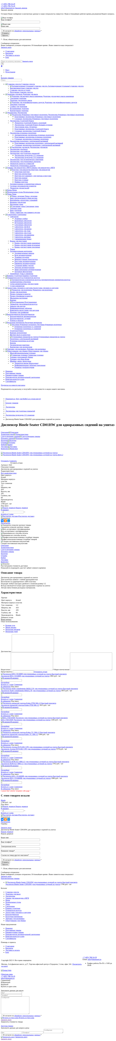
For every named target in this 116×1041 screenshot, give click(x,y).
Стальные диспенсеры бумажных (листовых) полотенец (36, 119)
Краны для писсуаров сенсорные (27, 247)
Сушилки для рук (12, 892)
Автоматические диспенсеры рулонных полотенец (34, 135)
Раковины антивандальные (24, 263)
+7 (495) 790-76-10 (8, 6)
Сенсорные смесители (23, 225)
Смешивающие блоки (22, 239)
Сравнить (13, 461)
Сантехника (10, 906)
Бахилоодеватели (12, 914)
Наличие (4, 440)
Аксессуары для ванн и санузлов (18, 912)
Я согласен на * (22, 1016)
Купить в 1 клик (7, 514)
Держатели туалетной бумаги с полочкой (30, 123)
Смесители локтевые (22, 237)
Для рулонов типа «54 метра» (25, 127)
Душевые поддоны (21, 257)
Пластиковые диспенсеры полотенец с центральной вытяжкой (38, 143)
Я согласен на (22, 31)
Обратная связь (7, 974)
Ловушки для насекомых (14, 919)
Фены (7, 900)
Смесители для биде (22, 227)
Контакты (9, 53)
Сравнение (18, 684)
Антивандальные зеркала (24, 253)
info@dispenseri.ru (7, 8)
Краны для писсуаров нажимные (27, 243)
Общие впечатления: (61, 670)
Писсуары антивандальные (25, 261)
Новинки (9, 371)
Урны (7, 904)
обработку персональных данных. (27, 31)
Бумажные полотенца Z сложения (27, 329)
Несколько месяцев (12, 629)
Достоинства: (6, 651)
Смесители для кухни (22, 233)
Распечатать (5, 523)
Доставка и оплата (12, 55)
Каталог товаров (7, 78)
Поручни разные (20, 178)
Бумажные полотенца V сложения (27, 327)
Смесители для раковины (24, 235)
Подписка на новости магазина (13, 385)
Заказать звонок (21, 8)
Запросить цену (21, 1037)
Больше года (10, 625)
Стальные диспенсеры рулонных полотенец (31, 139)
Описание (5, 432)
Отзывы (4, 443)
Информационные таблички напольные (29, 365)
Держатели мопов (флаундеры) (26, 363)
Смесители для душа (22, 231)
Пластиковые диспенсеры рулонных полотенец (32, 137)
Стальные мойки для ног (24, 265)
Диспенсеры (10, 896)
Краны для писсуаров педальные (27, 245)
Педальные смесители (23, 223)
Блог (7, 57)
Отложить (5, 461)
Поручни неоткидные (22, 174)
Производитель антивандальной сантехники (22, 377)
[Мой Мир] (8, 520)
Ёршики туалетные (12, 908)
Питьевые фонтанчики (23, 272)
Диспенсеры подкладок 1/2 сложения (28, 155)
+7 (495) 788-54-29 (8, 4)
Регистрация (10, 72)
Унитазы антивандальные (24, 267)
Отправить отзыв (40, 672)
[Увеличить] (29, 453)
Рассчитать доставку (26, 516)
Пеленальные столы (13, 902)
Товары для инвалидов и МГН (17, 898)
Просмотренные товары (10, 878)
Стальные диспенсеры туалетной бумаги (30, 131)
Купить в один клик (26, 1018)
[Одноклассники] (5, 520)
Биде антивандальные (22, 255)
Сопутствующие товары (10, 436)
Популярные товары (13, 373)
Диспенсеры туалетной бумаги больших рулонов (33, 125)
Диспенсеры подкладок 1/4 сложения (28, 157)
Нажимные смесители (23, 221)
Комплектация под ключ (14, 379)
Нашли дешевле (7, 832)
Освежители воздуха (13, 910)
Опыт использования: (9, 622)
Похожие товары (7, 438)
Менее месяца (10, 627)
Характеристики (7, 434)
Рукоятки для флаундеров (24, 367)
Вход (7, 70)
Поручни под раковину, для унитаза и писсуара (32, 176)
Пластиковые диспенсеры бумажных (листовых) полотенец (37, 117)
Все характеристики (9, 473)
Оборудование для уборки (15, 921)
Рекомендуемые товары (14, 375)
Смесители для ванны (22, 229)
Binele (3, 800)
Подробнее (5, 682)
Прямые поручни (21, 182)
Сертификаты (10, 381)
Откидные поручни (22, 172)
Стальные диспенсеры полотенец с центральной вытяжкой (37, 145)
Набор (3, 445)
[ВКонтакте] (2, 520)
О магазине (9, 51)
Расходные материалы (14, 916)
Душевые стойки (21, 219)
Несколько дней (11, 631)
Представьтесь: (6, 672)
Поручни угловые (21, 180)
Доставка (4, 447)
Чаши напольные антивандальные (27, 269)
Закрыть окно (6, 47)
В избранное (6, 687)
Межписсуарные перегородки (26, 259)
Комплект (4, 449)
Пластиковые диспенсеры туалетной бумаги (31, 129)
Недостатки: (5, 670)
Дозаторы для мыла (13, 894)
